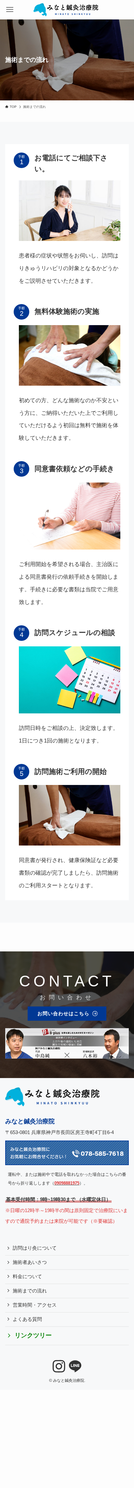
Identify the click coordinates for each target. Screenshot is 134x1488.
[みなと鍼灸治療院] (67, 9)
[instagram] (59, 1366)
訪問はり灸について (35, 1248)
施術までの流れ (30, 1290)
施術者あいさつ (30, 1262)
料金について (27, 1276)
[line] (75, 1366)
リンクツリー (33, 1335)
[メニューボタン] (10, 9)
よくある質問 (27, 1319)
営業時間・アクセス (35, 1305)
